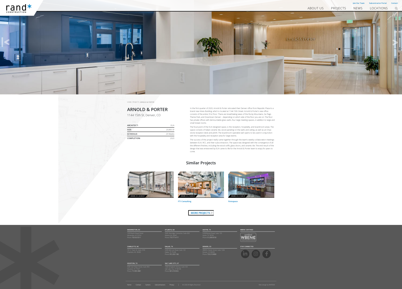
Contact (394, 3)
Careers (148, 285)
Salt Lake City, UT (172, 263)
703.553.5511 (136, 237)
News (358, 8)
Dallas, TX (169, 246)
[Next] (396, 42)
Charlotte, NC (133, 246)
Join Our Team (358, 3)
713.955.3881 (136, 271)
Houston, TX (132, 263)
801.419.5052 (174, 271)
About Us (316, 8)
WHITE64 (272, 285)
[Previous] (6, 42)
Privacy (172, 285)
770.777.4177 (174, 237)
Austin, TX (207, 230)
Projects (338, 8)
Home (129, 102)
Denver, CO (207, 246)
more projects (200, 213)
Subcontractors (160, 285)
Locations (379, 8)
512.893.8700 (211, 237)
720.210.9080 (211, 254)
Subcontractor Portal (378, 3)
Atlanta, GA (170, 230)
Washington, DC (133, 230)
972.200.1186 (174, 254)
